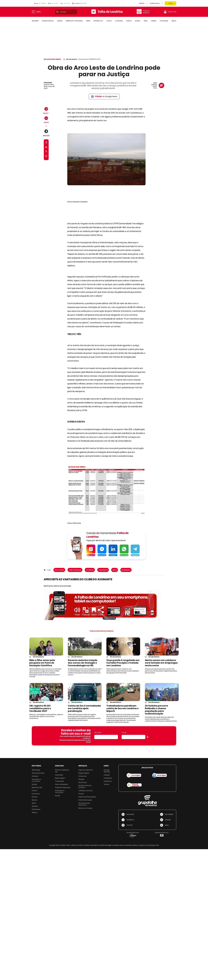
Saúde (34, 784)
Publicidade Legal (85, 800)
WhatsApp (36, 770)
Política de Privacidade (87, 797)
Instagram (108, 778)
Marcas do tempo (85, 808)
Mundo (34, 800)
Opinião (35, 806)
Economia (36, 794)
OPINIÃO (153, 21)
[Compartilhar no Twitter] (46, 152)
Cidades (35, 776)
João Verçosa (75, 570)
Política (34, 797)
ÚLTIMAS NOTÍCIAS (47, 21)
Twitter (106, 784)
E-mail (124, 732)
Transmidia (59, 781)
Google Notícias (107, 771)
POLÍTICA (129, 21)
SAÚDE (88, 21)
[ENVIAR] (147, 737)
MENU (38, 12)
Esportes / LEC (37, 787)
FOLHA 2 (109, 21)
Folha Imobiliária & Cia (62, 771)
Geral (34, 803)
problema (126, 570)
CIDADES (59, 21)
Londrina (90, 570)
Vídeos (34, 812)
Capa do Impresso (85, 770)
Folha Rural (36, 809)
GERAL (146, 21)
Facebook (107, 781)
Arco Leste (59, 570)
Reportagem (60, 778)
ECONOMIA (119, 21)
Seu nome (97, 732)
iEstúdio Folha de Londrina (84, 786)
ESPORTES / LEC (98, 21)
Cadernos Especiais (62, 787)
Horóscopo (82, 782)
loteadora (103, 570)
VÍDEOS (174, 21)
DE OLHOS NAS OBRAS (52, 59)
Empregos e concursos (36, 780)
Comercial (82, 776)
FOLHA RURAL (164, 21)
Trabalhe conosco (85, 791)
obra (114, 570)
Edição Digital (83, 773)
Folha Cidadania (61, 784)
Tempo (81, 794)
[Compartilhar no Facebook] (46, 143)
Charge (81, 779)
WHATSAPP (35, 21)
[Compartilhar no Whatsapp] (46, 156)
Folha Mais (59, 775)
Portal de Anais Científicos (84, 804)
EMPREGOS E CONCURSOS (74, 21)
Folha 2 (34, 791)
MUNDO (137, 21)
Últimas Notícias (38, 773)
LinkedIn (107, 775)
